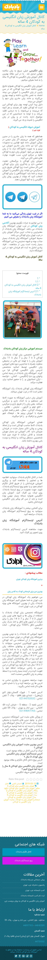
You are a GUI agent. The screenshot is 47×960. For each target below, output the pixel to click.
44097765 (28, 925)
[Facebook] (19, 956)
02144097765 (27, 711)
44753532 (40, 941)
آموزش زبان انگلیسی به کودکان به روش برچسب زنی (24, 901)
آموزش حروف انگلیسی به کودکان (25, 127)
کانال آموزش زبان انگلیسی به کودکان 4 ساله (23, 286)
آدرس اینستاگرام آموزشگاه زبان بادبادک (24, 293)
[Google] (23, 956)
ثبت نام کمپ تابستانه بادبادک (33, 895)
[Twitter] (16, 956)
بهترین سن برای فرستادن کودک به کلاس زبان (24, 591)
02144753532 (27, 699)
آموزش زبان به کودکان (24, 799)
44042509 (40, 925)
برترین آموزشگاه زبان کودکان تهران (29, 579)
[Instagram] (31, 956)
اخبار (7, 783)
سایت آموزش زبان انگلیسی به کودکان (17, 801)
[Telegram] (27, 956)
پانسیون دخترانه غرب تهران (34, 885)
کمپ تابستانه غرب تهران (35, 890)
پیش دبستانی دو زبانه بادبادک (33, 879)
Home (42, 25)
